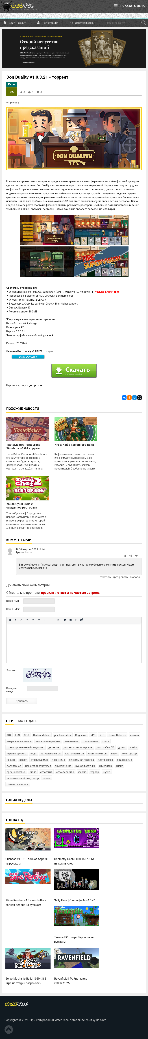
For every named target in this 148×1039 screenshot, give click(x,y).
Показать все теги (17, 784)
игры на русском (16, 753)
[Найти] (144, 23)
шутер (106, 772)
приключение (63, 765)
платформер (105, 759)
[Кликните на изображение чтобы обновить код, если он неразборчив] (37, 681)
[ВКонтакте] (124, 397)
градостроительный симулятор (25, 747)
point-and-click (62, 735)
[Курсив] (15, 620)
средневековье (16, 772)
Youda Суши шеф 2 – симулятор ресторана (21, 505)
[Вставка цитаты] (65, 620)
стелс (33, 772)
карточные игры (97, 753)
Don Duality (28, 356)
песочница (58, 759)
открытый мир (39, 759)
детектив (53, 747)
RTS (102, 735)
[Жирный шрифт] (10, 620)
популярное (14, 765)
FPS (17, 735)
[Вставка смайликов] (58, 620)
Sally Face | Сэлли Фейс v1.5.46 (74, 900)
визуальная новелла (19, 741)
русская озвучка (85, 765)
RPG (93, 735)
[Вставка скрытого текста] (81, 620)
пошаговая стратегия (38, 765)
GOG (26, 735)
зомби (133, 747)
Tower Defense (117, 735)
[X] (139, 397)
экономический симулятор (23, 778)
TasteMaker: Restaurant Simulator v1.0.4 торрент (23, 446)
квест (114, 753)
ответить (105, 577)
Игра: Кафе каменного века (74, 444)
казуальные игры (51, 753)
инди (33, 753)
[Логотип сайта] (18, 6)
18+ (9, 735)
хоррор (94, 772)
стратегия (46, 772)
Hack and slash (41, 735)
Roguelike (80, 735)
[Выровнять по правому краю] (38, 620)
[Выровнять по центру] (33, 620)
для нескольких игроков (78, 747)
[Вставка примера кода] (70, 620)
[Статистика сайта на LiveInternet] (12, 1014)
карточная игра (74, 753)
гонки (106, 741)
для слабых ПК (105, 747)
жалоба (135, 577)
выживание (72, 741)
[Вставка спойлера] (76, 620)
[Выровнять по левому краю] (28, 620)
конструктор (129, 753)
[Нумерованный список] (51, 620)
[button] (125, 556)
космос (11, 759)
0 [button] (24, 92)
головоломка (90, 741)
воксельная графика (48, 741)
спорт (119, 765)
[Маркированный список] (45, 620)
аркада (134, 735)
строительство (65, 772)
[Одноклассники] (129, 397)
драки (121, 747)
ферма (82, 772)
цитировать (120, 577)
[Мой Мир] (134, 397)
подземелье (124, 759)
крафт (23, 759)
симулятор (105, 765)
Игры (12, 84)
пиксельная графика (81, 759)
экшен (47, 778)
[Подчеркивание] (20, 620)
